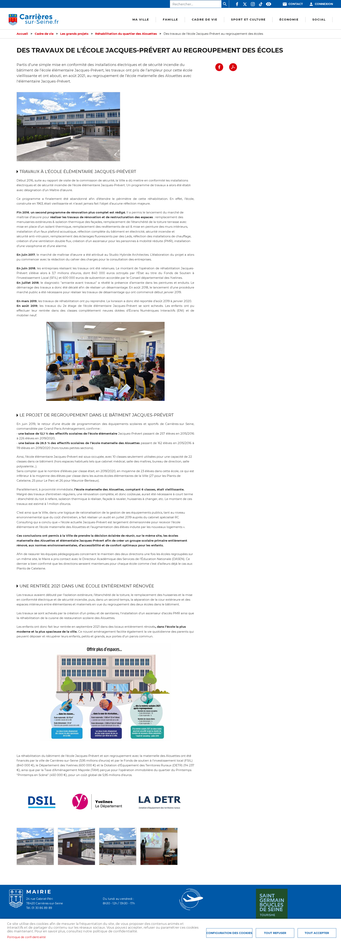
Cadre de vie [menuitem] (204, 19)
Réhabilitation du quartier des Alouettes (126, 34)
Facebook (237, 4)
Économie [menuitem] (289, 19)
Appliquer (225, 4)
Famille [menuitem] (170, 19)
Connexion (324, 4)
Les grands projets (74, 34)
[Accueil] (33, 20)
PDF (233, 67)
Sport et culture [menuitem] (248, 19)
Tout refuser (275, 933)
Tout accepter (317, 933)
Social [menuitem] (319, 19)
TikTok (261, 4)
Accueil (22, 34)
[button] (35, 846)
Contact (295, 4)
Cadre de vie (44, 34)
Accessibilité (269, 4)
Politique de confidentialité (26, 937)
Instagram (253, 4)
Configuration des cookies (229, 933)
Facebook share (219, 67)
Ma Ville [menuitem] (140, 19)
